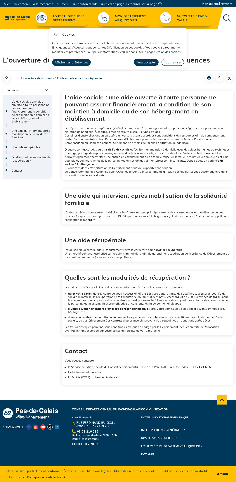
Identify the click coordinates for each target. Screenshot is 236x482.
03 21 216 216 (87, 431)
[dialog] (118, 48)
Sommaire (13, 90)
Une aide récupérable (26, 147)
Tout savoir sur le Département (68, 18)
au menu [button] (63, 3)
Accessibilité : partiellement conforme (33, 470)
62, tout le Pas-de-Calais (192, 18)
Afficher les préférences (71, 62)
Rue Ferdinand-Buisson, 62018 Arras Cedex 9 (95, 424)
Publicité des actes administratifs (185, 470)
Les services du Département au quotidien (171, 446)
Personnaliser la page (141, 4)
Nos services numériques (159, 438)
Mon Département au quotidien (130, 18)
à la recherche (43, 3)
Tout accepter (146, 62)
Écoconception (73, 470)
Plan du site (210, 3)
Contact (17, 170)
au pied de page (112, 3)
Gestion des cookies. (167, 52)
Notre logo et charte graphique (164, 417)
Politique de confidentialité (46, 477)
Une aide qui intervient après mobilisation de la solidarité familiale (31, 134)
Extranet (226, 3)
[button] (209, 78)
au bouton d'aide (85, 3)
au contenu (21, 3)
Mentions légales (99, 470)
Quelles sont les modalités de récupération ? (31, 159)
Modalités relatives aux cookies (136, 470)
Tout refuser (172, 62)
